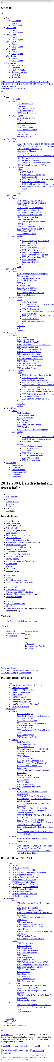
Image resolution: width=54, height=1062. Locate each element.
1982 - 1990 (11, 27)
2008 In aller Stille (29, 314)
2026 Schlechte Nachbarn (32, 455)
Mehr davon (11, 63)
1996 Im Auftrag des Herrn (33, 252)
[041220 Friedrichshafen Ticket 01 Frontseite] (15, 636)
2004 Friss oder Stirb (30, 307)
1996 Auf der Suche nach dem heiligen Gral (27, 135)
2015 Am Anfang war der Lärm (30, 349)
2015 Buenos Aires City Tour (29, 351)
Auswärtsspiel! (12, 533)
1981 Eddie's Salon (25, 127)
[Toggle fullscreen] (34, 631)
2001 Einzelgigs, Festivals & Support (32, 274)
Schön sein (10, 575)
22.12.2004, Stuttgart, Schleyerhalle (20, 671)
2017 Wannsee (23, 955)
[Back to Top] (2, 1030)
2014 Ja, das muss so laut (27, 347)
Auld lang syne (12, 570)
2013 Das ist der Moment (27, 950)
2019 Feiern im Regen (26, 969)
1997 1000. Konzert (25, 219)
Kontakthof (16, 77)
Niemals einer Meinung (16, 545)
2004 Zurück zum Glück (32, 309)
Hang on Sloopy (13, 594)
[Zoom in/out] (37, 631)
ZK (7, 18)
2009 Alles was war (25, 775)
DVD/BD (21, 325)
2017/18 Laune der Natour (28, 361)
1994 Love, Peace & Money (33, 248)
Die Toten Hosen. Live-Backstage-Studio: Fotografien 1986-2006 (34, 851)
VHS (19, 193)
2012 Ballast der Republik (33, 377)
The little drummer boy (15, 589)
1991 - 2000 (11, 35)
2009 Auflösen (23, 780)
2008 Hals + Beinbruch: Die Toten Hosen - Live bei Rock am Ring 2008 (35, 823)
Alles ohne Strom (24, 1012)
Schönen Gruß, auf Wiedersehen (19, 582)
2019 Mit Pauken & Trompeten (30, 366)
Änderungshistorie (19, 72)
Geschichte (16, 20)
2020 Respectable (24, 974)
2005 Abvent (22, 283)
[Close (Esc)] (26, 631)
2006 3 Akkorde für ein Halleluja (30, 820)
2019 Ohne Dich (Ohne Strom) (30, 967)
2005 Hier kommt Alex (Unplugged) (32, 763)
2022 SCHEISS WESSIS (32, 448)
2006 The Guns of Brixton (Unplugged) (33, 770)
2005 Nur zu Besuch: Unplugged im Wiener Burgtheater (32, 724)
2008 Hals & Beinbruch (27, 288)
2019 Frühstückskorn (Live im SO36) (32, 962)
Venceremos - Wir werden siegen (20, 554)
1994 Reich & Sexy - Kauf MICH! (31, 212)
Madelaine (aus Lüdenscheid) (18, 547)
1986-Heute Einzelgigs (26, 113)
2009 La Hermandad (30, 318)
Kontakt (4, 1046)
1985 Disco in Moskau (26, 151)
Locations (16, 68)
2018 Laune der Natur (26, 960)
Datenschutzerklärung (29, 1046)
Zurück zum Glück (14, 526)
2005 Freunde (22, 768)
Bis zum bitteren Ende (15, 604)
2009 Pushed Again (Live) (28, 777)
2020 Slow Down (24, 976)
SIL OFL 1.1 (26, 1060)
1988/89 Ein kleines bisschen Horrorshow (34, 163)
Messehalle (10, 506)
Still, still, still (11, 587)
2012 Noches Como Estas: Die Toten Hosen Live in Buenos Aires (32, 987)
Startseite (10, 1018)
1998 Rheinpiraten (24, 224)
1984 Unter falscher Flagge (33, 174)
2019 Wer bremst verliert (27, 363)
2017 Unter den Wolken (27, 953)
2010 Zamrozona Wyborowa (29, 787)
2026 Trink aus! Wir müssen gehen (36, 439)
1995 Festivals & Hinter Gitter (29, 215)
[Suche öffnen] (27, 92)
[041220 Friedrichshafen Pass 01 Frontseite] (35, 648)
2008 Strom (21, 772)
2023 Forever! (23, 420)
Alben (19, 170)
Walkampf (10, 568)
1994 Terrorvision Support (28, 210)
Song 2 (9, 530)
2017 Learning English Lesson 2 (35, 389)
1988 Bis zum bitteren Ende (28, 158)
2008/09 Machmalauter (26, 290)
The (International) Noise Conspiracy (21, 621)
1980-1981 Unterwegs (26, 108)
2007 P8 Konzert (24, 285)
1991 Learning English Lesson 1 (30, 200)
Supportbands (17, 65)
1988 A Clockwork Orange (28, 160)
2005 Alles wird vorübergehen (29, 765)
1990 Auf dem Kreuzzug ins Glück (31, 165)
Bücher (20, 330)
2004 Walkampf (23, 756)
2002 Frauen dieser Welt (27, 744)
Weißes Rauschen (13, 537)
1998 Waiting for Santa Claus (34, 257)
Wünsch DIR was (13, 549)
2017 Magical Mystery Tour (28, 354)
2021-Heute (11, 56)
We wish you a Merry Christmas (19, 592)
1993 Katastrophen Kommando (30, 207)
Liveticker (16, 75)
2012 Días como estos (26, 981)
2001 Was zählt (23, 742)
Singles (20, 191)
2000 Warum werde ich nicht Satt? (31, 229)
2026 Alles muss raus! (31, 441)
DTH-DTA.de (7, 1034)
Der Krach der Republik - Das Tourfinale (34, 1005)
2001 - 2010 (11, 42)
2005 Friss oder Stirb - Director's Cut (32, 808)
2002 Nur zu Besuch (25, 747)
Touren (14, 23)
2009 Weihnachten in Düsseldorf (30, 292)
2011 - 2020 (11, 49)
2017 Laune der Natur (31, 387)
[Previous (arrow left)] (26, 634)
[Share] (29, 631)
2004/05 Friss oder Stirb (27, 281)
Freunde (9, 601)
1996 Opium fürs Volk (31, 250)
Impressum (13, 1046)
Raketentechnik (45, 1046)
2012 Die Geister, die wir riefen (35, 380)
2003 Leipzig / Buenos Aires (28, 278)
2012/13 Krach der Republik (28, 342)
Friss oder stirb (12, 497)
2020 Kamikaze (23, 971)
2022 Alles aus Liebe (25, 415)
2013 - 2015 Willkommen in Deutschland (34, 344)
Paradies (9, 578)
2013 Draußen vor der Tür (28, 948)
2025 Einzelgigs (23, 427)
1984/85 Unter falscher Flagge (29, 148)
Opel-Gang (11, 606)
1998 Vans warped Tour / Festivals (31, 222)
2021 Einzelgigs (23, 413)
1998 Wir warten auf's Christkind (30, 226)
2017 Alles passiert (24, 957)
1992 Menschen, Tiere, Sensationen (31, 203)
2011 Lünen (22, 337)
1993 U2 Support (24, 205)
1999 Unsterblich (29, 259)
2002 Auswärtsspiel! (25, 276)
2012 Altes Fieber (24, 945)
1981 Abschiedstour (25, 111)
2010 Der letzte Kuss (25, 784)
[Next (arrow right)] (29, 634)
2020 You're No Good (26, 979)
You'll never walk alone (16, 608)
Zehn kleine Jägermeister (16, 580)
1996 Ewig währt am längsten (29, 217)
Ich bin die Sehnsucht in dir (17, 540)
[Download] (31, 631)
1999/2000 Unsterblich (26, 233)
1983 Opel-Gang (29, 172)
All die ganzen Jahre (14, 556)
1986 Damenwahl (24, 153)
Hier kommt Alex (13, 523)
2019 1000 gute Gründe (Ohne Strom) (32, 964)
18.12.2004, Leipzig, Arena (12, 669)
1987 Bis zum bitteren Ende (33, 181)
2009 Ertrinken (23, 782)
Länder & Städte (18, 70)
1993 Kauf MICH (29, 243)
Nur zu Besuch (12, 559)
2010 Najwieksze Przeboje (33, 321)
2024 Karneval (23, 422)
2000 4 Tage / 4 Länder (26, 231)
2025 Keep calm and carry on (29, 425)
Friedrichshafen (12, 501)
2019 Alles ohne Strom (26, 368)
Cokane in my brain (14, 542)
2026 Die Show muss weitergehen (36, 453)
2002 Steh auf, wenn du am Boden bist (33, 749)
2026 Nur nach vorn (30, 458)
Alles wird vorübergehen (16, 552)
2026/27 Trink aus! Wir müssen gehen (32, 429)
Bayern (9, 566)
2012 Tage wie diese (25, 340)
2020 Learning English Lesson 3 (35, 399)
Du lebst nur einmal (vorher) (18, 535)
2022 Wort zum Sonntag (32, 446)
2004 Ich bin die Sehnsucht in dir (30, 761)
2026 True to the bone (31, 460)
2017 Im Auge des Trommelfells (30, 359)
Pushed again (11, 563)
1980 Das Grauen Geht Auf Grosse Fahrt (26, 123)
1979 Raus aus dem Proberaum (25, 105)
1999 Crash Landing (30, 262)
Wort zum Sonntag (14, 596)
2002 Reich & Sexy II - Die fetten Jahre (33, 716)
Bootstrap (33, 1055)
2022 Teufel (27, 451)
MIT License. (39, 1057)
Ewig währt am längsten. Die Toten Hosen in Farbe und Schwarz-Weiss (34, 847)
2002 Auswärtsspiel (30, 302)
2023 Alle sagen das (25, 418)
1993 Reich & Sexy (30, 245)
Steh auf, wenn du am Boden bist (20, 561)
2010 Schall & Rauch (26, 295)
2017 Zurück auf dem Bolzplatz (30, 356)
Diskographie (17, 25)
